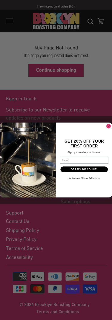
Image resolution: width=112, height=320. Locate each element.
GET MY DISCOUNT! (83, 169)
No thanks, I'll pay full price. (83, 178)
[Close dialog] (108, 126)
